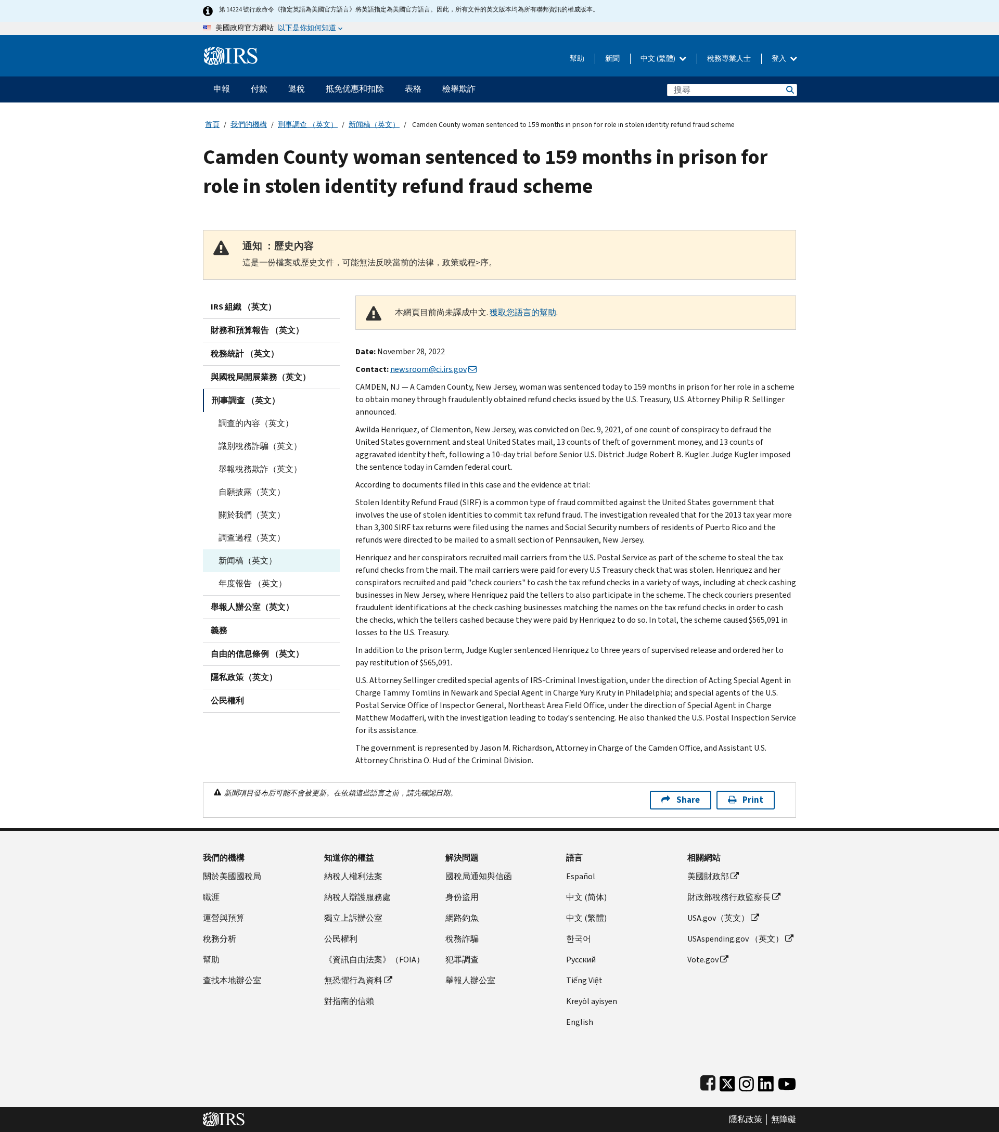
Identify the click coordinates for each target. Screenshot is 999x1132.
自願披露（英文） (252, 491)
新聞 (612, 58)
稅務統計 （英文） (245, 353)
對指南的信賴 (349, 1001)
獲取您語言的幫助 (523, 312)
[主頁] (231, 52)
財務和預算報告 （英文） (257, 330)
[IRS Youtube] (787, 1081)
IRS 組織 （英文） (243, 306)
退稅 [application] (296, 88)
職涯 (211, 897)
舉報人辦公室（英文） (252, 606)
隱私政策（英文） (244, 677)
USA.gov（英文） (718, 917)
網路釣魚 (462, 917)
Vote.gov (703, 959)
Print (752, 800)
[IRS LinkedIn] (766, 1081)
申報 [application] (221, 88)
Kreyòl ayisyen (591, 1001)
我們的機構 (248, 125)
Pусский (581, 959)
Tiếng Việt (584, 980)
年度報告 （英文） (253, 583)
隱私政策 (745, 1119)
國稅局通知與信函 (478, 876)
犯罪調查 (462, 959)
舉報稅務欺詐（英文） (260, 469)
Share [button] (688, 800)
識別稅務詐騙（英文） (260, 446)
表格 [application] (413, 88)
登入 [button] (780, 58)
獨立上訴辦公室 (353, 917)
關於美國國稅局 (232, 876)
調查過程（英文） (252, 537)
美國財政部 (708, 876)
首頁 (212, 125)
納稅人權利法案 (353, 876)
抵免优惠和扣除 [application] (355, 88)
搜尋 (789, 89)
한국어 (578, 938)
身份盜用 (462, 897)
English (579, 1022)
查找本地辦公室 (232, 980)
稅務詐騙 (462, 938)
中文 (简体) (586, 897)
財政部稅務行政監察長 (729, 897)
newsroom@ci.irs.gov (428, 369)
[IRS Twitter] (727, 1081)
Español (580, 876)
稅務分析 (219, 938)
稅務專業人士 (729, 58)
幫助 (577, 58)
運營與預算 (224, 917)
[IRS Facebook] (707, 1081)
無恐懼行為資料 (353, 980)
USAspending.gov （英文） (735, 938)
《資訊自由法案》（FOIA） (374, 959)
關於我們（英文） (252, 514)
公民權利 (227, 700)
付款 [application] (259, 88)
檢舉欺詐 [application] (459, 88)
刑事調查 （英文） (308, 125)
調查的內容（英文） (256, 423)
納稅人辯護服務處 (357, 897)
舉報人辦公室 (470, 980)
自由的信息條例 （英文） (257, 653)
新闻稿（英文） (374, 125)
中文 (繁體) (659, 58)
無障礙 (783, 1119)
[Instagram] (746, 1081)
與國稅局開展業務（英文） (261, 376)
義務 (219, 630)
